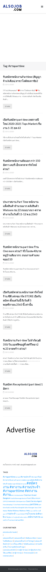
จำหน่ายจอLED (29, 553)
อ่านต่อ (7, 106)
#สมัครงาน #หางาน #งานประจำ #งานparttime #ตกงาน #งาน (21, 488)
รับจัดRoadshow (28, 544)
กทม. (28, 510)
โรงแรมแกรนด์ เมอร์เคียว (16, 520)
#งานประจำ (26, 477)
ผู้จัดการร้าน (11, 517)
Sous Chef (38, 507)
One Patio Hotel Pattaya (21, 504)
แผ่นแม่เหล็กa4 (8, 538)
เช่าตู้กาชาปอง (17, 553)
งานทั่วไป (34, 510)
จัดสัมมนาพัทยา (31, 538)
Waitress (22, 511)
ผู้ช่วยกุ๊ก (17, 517)
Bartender (20, 495)
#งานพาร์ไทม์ (36, 477)
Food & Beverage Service (18, 498)
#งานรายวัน (7, 480)
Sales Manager (29, 507)
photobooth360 (9, 550)
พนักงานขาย (34, 517)
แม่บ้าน (5, 520)
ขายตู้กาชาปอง (22, 550)
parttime (34, 504)
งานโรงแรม (29, 513)
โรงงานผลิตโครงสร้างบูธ (16, 547)
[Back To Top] (40, 566)
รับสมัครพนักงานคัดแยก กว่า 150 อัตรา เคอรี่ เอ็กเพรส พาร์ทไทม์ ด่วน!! (21, 165)
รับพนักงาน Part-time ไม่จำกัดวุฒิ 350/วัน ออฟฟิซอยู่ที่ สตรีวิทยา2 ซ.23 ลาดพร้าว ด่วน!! (22, 344)
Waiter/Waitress (13, 511)
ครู (31, 510)
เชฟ (41, 517)
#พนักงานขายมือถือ (28, 480)
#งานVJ (18, 477)
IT (13, 504)
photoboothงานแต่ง (10, 532)
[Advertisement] (23, 37)
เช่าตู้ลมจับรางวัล (34, 550)
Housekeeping (7, 504)
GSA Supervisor (21, 501)
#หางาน (13, 495)
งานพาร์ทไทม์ (20, 514)
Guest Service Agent (34, 501)
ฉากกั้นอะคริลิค (16, 544)
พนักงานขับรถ (24, 517)
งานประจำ (11, 513)
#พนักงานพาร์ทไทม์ (14, 484)
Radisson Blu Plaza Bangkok (15, 507)
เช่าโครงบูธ (30, 541)
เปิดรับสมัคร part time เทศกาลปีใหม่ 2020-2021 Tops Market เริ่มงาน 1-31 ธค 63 (22, 124)
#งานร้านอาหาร (17, 480)
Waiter (5, 511)
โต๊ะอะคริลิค (7, 553)
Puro (36, 569)
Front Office (31, 498)
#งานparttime (9, 477)
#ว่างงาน (23, 484)
